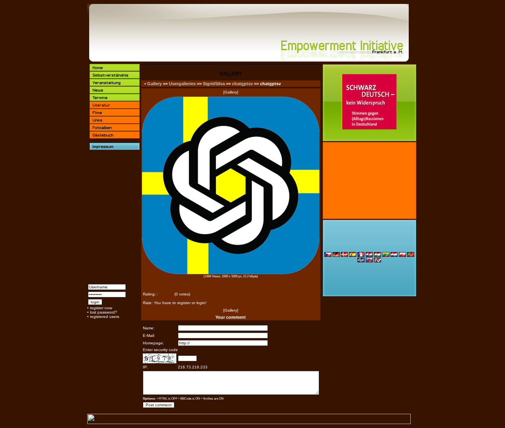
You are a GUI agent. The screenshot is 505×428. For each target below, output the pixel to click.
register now (101, 308)
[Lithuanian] (385, 255)
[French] (361, 255)
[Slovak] (369, 261)
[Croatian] (369, 255)
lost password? (103, 312)
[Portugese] (410, 255)
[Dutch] (394, 255)
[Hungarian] (377, 255)
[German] (336, 255)
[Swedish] (361, 261)
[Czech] (327, 255)
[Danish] (344, 255)
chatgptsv (242, 83)
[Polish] (402, 255)
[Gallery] (230, 92)
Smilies (208, 398)
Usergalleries (182, 83)
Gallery (154, 83)
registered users (104, 316)
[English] (377, 261)
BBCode (185, 398)
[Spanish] (352, 255)
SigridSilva (214, 83)
